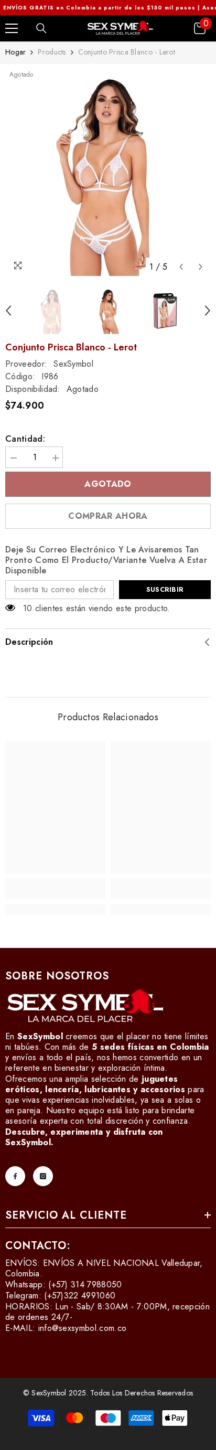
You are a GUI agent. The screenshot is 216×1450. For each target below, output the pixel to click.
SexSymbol (73, 364)
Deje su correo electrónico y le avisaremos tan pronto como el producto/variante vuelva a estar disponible (106, 560)
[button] (181, 267)
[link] (55, 888)
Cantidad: (25, 439)
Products (52, 52)
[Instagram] (43, 1176)
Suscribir (164, 589)
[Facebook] (15, 1176)
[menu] (11, 28)
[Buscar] (41, 28)
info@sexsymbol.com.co (82, 1328)
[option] (108, 173)
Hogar (15, 52)
